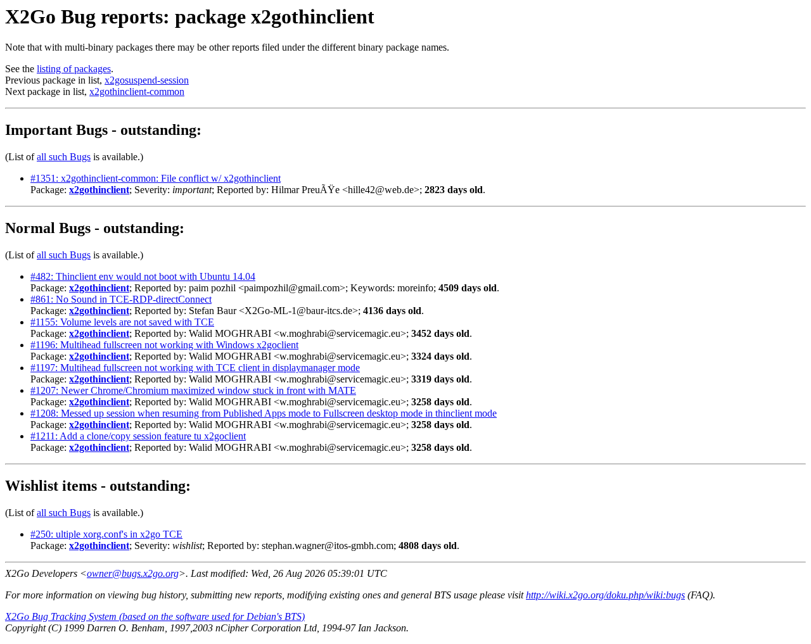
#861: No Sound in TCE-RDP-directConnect (121, 299)
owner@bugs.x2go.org (133, 573)
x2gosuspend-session (147, 80)
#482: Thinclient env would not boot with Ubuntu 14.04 (142, 276)
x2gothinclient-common (136, 91)
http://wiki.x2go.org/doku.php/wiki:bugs (605, 595)
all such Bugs (64, 156)
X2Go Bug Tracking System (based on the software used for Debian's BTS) (155, 616)
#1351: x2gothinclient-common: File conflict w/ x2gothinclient (155, 178)
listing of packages (74, 68)
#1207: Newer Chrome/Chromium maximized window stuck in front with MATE (193, 390)
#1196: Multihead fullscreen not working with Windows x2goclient (164, 344)
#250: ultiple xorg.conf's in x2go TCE (106, 534)
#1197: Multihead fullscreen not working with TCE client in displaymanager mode (195, 367)
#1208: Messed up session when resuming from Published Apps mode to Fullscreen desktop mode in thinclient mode (263, 413)
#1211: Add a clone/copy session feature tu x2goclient (138, 436)
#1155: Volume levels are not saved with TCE (122, 322)
